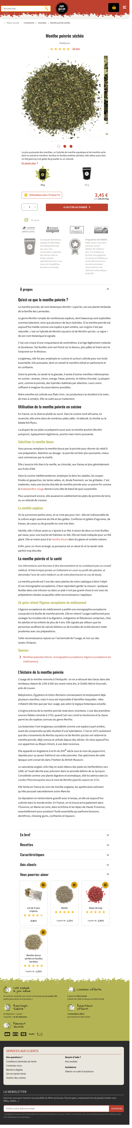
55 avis (76, 49)
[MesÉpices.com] (62, 8)
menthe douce (59, 539)
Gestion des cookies (16, 1078)
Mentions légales (14, 1070)
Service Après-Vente (16, 1074)
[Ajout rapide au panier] (43, 885)
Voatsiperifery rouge (32, 489)
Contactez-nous (14, 1065)
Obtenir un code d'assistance (79, 1071)
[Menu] (124, 7)
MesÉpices (64, 43)
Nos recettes (71, 1061)
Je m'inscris (116, 1108)
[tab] (58, 146)
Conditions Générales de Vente (21, 1061)
